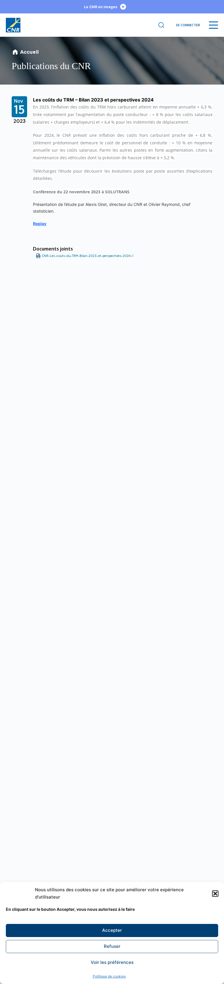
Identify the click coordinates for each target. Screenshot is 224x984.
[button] (215, 894)
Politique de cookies (109, 976)
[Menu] (213, 25)
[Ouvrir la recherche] (161, 25)
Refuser (112, 946)
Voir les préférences (112, 962)
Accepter (112, 930)
